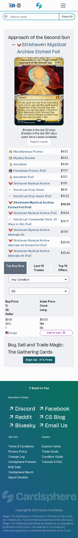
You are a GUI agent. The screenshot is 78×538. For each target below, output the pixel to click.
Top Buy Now (15, 266)
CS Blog (55, 417)
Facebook (57, 408)
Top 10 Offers (62, 268)
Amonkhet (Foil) (23, 177)
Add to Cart (56, 332)
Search (67, 16)
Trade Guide (50, 451)
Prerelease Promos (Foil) (29, 170)
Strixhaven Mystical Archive (31, 183)
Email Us (56, 425)
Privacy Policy (17, 451)
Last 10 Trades (39, 268)
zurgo (13, 332)
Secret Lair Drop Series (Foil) (32, 196)
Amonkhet (20, 164)
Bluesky (25, 425)
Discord (25, 408)
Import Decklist (18, 477)
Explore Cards (51, 446)
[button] (39, 279)
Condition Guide (52, 456)
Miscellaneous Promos (28, 151)
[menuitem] (39, 279)
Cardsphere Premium (22, 461)
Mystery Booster (24, 158)
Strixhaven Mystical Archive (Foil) (35, 213)
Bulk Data (14, 467)
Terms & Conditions (21, 446)
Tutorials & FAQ (52, 461)
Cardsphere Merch (20, 472)
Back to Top (40, 388)
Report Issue (39, 141)
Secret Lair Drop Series (28, 189)
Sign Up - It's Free (39, 360)
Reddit (23, 417)
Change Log (16, 456)
